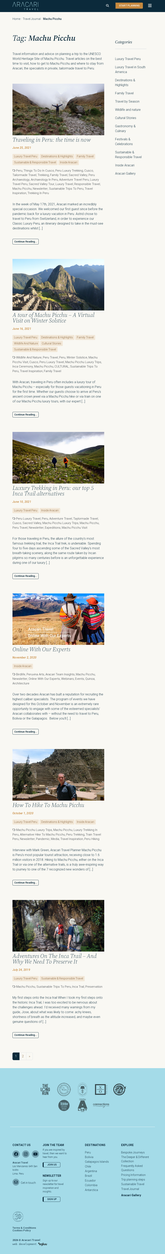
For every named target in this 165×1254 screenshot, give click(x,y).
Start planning (129, 5)
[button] (148, 5)
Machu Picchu (22, 188)
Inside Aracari (68, 162)
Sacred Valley (78, 175)
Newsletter (40, 188)
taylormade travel (85, 518)
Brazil (88, 1175)
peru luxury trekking (69, 170)
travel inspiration (31, 371)
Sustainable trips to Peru (66, 188)
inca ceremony (22, 366)
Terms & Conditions (24, 1228)
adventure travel (60, 518)
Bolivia (89, 1157)
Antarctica (91, 1190)
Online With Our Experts (41, 649)
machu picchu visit (74, 527)
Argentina (91, 1171)
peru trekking (75, 834)
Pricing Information (133, 1175)
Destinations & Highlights (57, 156)
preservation (93, 986)
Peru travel (50, 357)
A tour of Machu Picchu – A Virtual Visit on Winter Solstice (53, 318)
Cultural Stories (51, 343)
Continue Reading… (25, 241)
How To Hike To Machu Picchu (48, 805)
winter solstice (77, 357)
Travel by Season (127, 101)
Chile (88, 1166)
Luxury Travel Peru (25, 156)
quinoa (90, 679)
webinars (67, 679)
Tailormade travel (24, 175)
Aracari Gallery (125, 173)
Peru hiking (91, 839)
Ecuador (90, 1180)
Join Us (52, 1164)
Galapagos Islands (97, 1161)
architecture (20, 683)
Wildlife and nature (26, 343)
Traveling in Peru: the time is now (51, 140)
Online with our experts (44, 679)
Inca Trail (78, 986)
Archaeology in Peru (44, 179)
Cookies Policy (21, 1230)
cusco (88, 170)
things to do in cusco (39, 170)
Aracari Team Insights (60, 674)
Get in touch (28, 1182)
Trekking (43, 175)
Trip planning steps (133, 1179)
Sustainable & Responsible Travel (35, 162)
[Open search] (107, 5)
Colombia (91, 1185)
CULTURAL (62, 366)
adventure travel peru (74, 179)
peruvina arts (35, 674)
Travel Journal (32, 18)
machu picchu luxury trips (83, 362)
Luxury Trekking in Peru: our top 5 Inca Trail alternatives (53, 491)
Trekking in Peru (38, 193)
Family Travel (85, 156)
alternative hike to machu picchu (42, 834)
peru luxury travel (51, 362)
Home (16, 18)
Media (55, 839)
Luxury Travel (64, 184)
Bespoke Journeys (133, 1152)
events (79, 679)
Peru (19, 170)
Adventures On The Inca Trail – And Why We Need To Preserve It (54, 959)
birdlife (20, 674)
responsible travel (87, 184)
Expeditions (53, 527)
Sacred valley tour (41, 184)
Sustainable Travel (132, 1184)
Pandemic (43, 839)
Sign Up (52, 1199)
